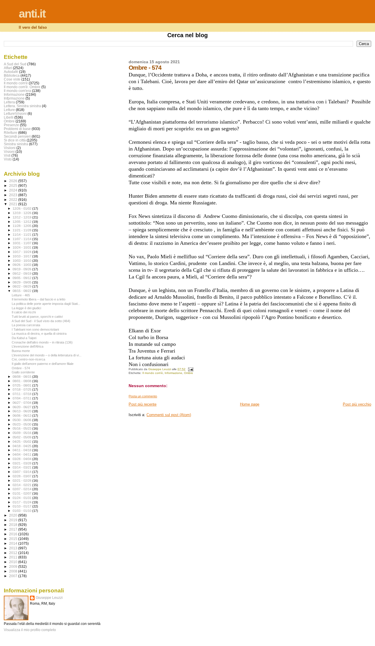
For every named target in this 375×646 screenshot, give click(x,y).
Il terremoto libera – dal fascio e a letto (38, 299)
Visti (7, 155)
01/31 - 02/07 (22, 493)
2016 (13, 534)
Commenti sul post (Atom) (168, 415)
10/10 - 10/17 (22, 256)
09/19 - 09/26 (22, 269)
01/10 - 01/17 (22, 506)
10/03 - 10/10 (22, 260)
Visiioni (10, 148)
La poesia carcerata (26, 325)
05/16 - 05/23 (22, 428)
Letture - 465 (21, 295)
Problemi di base (17, 129)
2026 (13, 181)
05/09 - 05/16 (22, 433)
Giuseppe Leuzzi (49, 598)
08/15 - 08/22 (22, 291)
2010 (13, 562)
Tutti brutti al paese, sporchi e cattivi (37, 316)
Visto (8, 159)
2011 (13, 557)
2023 (13, 195)
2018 (13, 525)
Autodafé (11, 72)
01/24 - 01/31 (22, 498)
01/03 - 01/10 (22, 510)
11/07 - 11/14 (22, 239)
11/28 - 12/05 (22, 226)
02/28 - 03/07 (22, 476)
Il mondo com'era (17, 91)
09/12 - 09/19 (22, 273)
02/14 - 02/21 (22, 485)
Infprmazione (14, 98)
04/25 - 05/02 (22, 441)
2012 (13, 553)
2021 (13, 204)
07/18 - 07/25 (22, 389)
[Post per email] (190, 369)
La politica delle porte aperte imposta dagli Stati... (46, 303)
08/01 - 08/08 (22, 381)
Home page (249, 404)
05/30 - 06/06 (22, 420)
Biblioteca (12, 75)
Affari (8, 68)
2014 (13, 543)
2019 (13, 520)
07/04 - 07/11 (22, 398)
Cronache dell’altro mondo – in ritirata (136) (42, 342)
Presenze (11, 125)
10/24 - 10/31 (22, 247)
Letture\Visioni (15, 113)
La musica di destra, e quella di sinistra (39, 333)
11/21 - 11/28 (22, 230)
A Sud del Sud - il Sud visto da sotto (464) (41, 321)
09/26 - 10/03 (22, 264)
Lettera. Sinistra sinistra (22, 106)
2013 (13, 548)
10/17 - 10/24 (22, 252)
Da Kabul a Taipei (24, 338)
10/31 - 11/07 (22, 243)
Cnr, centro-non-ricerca (28, 359)
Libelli (8, 117)
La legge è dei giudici (26, 308)
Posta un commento (143, 396)
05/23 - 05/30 (22, 424)
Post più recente (142, 404)
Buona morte (21, 351)
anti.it (32, 13)
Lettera (9, 102)
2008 (13, 571)
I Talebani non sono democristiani (35, 329)
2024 (13, 190)
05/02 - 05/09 (22, 437)
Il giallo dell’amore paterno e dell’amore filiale (43, 363)
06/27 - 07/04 (22, 402)
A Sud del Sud (15, 64)
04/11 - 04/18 (22, 450)
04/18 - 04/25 (22, 446)
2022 (13, 199)
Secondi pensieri (17, 136)
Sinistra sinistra (16, 144)
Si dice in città (15, 140)
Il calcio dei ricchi (24, 312)
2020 (13, 515)
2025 (13, 185)
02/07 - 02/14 (22, 489)
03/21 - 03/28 (22, 463)
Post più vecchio (357, 404)
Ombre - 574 (21, 368)
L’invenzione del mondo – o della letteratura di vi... (46, 355)
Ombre (188, 373)
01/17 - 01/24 (22, 502)
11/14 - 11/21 (22, 234)
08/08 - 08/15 (22, 376)
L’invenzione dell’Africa (27, 346)
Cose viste (12, 79)
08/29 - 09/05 (22, 282)
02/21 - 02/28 (22, 480)
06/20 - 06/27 (22, 407)
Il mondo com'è (152, 373)
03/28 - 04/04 (22, 459)
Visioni (9, 151)
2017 (13, 529)
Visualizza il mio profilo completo (30, 630)
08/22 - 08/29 (22, 286)
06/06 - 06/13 (22, 415)
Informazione (173, 373)
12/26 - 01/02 (22, 208)
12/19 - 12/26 (22, 213)
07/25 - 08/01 (22, 385)
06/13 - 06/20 (22, 411)
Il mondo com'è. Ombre (22, 87)
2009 (13, 566)
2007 (13, 576)
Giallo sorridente (23, 372)
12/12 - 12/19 (22, 217)
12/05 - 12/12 (22, 221)
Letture (9, 110)
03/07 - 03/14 (22, 472)
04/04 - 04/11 (22, 454)
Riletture (10, 132)
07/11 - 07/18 (22, 394)
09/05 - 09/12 (22, 278)
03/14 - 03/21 (22, 467)
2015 (13, 539)
